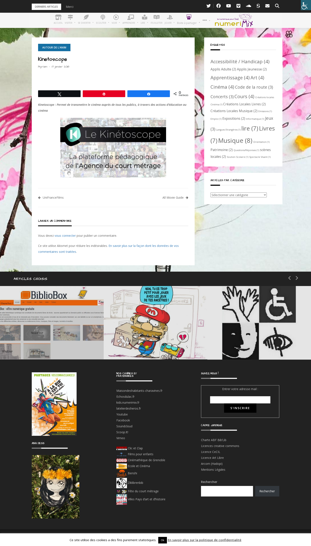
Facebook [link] (123, 420)
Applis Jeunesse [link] (252, 69)
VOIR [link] (130, 331)
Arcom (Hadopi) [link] (212, 464)
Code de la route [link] (254, 87)
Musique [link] (235, 140)
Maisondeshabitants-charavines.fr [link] (139, 391)
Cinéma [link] (222, 87)
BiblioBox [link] (39, 331)
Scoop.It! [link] (122, 432)
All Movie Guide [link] (173, 197)
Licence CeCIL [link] (210, 452)
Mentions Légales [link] (213, 470)
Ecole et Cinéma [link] (138, 466)
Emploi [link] (216, 118)
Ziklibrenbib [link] (135, 483)
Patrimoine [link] (222, 149)
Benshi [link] (132, 473)
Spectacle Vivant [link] (260, 156)
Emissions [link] (265, 111)
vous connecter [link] (65, 236)
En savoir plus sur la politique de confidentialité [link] (204, 540)
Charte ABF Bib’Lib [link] (213, 440)
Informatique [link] (255, 118)
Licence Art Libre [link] (212, 458)
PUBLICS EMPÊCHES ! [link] (251, 347)
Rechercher (209, 482)
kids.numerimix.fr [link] (127, 402)
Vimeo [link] (120, 438)
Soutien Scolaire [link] (237, 156)
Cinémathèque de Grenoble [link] (146, 460)
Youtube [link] (122, 414)
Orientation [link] (261, 141)
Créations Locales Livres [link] (244, 104)
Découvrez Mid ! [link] (140, 346)
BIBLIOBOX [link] (30, 346)
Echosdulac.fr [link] (125, 397)
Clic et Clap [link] (135, 448)
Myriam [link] (42, 67)
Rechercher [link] (267, 491)
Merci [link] (69, 7)
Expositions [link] (233, 118)
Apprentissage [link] (230, 77)
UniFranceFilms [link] (53, 197)
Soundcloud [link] (124, 426)
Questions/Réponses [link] (246, 150)
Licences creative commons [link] (220, 446)
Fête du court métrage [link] (143, 491)
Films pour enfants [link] (140, 454)
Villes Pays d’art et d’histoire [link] (146, 499)
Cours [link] (244, 96)
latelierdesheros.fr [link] (128, 408)
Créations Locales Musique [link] (234, 111)
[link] (306, 5)
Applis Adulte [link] (223, 69)
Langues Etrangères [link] (228, 129)
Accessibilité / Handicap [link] (240, 61)
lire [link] (249, 128)
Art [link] (257, 77)
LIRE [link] (232, 332)
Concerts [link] (222, 96)
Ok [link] (162, 540)
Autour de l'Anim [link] (54, 47)
